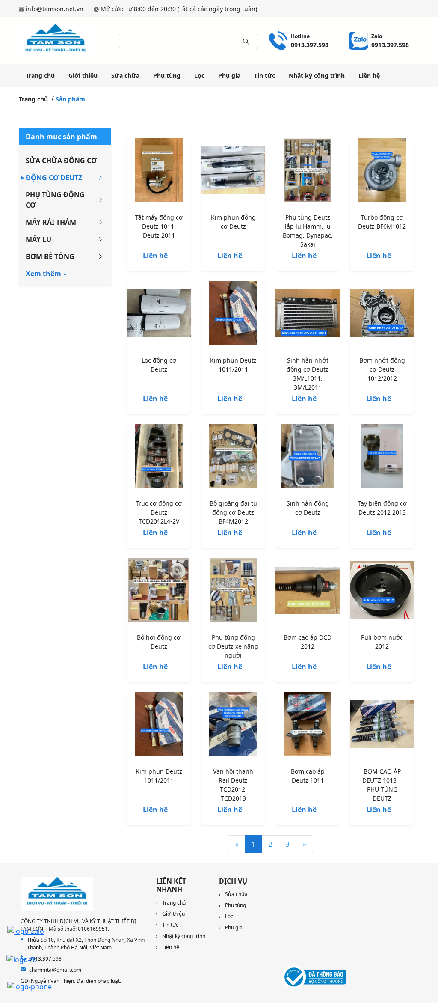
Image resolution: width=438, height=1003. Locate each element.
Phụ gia (229, 75)
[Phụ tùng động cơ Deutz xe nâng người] (233, 592)
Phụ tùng (167, 75)
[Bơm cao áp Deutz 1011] (307, 726)
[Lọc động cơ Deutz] (159, 315)
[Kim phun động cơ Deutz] (233, 172)
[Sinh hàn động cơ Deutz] (307, 458)
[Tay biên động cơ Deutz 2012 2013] (382, 458)
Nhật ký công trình (317, 75)
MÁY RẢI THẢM (51, 222)
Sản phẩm (70, 99)
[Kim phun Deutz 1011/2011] (233, 315)
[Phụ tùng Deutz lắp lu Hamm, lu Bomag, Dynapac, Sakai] (307, 172)
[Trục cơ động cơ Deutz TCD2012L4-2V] (159, 458)
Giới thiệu (83, 75)
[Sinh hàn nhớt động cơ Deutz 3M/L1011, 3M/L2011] (307, 315)
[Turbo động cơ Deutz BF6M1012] (382, 172)
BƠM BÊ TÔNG (50, 256)
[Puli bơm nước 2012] (382, 592)
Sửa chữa (125, 75)
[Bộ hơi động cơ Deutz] (159, 592)
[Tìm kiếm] (246, 40)
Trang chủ (40, 75)
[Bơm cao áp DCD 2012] (307, 592)
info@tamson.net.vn (54, 9)
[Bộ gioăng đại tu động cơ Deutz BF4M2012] (233, 458)
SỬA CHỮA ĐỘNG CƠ (61, 160)
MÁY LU (38, 239)
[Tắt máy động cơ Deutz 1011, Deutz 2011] (159, 172)
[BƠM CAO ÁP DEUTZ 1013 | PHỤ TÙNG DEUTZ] (382, 726)
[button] (46, 273)
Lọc (199, 75)
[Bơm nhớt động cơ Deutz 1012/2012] (382, 315)
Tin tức (264, 75)
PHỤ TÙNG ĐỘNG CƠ (55, 200)
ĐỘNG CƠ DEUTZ (54, 177)
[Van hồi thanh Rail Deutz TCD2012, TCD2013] (233, 726)
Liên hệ (369, 75)
